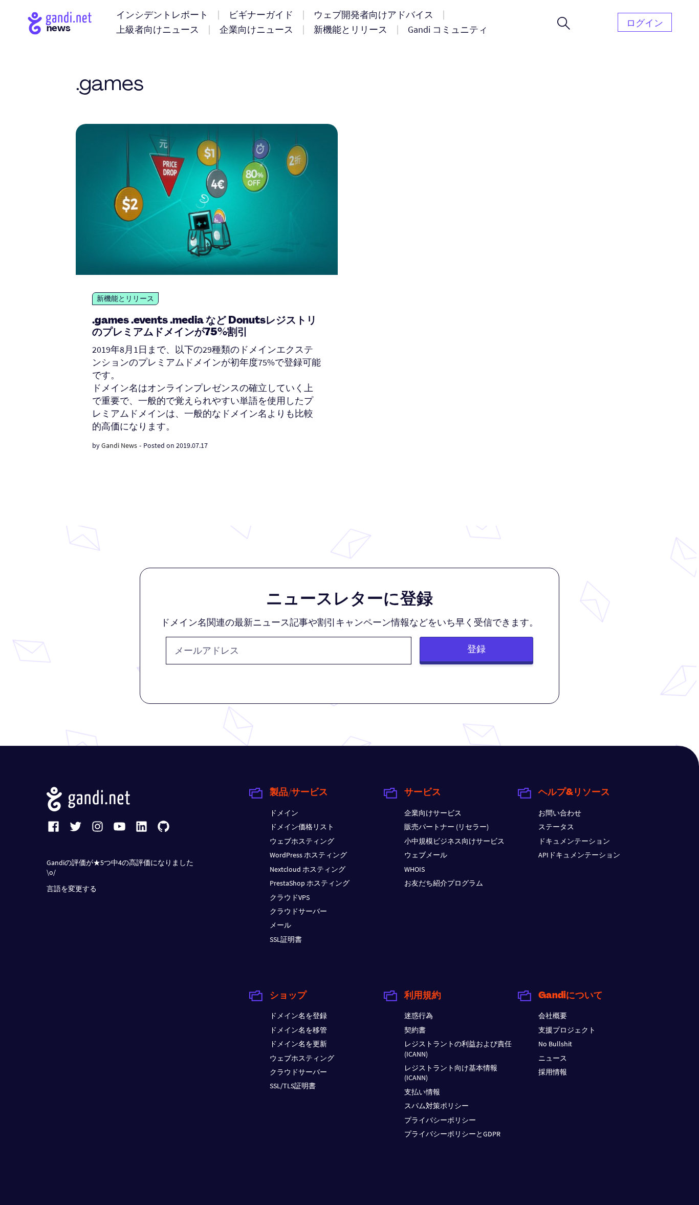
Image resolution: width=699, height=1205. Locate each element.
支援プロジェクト (567, 1030)
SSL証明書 (286, 939)
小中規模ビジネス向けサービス (454, 841)
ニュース (552, 1058)
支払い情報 (422, 1091)
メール (280, 925)
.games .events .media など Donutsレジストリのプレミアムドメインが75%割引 (204, 327)
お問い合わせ (559, 812)
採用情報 (552, 1072)
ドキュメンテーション (574, 841)
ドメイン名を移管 (298, 1030)
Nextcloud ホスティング (307, 869)
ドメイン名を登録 (298, 1015)
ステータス (556, 826)
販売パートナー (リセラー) (446, 826)
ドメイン (284, 812)
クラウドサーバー (298, 911)
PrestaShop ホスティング (310, 883)
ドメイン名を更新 (298, 1043)
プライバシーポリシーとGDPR (452, 1133)
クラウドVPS (290, 897)
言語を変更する (72, 889)
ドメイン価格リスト (302, 826)
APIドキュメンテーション (579, 854)
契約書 (415, 1030)
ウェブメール (425, 854)
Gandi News (119, 445)
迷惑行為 (418, 1015)
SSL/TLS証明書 (293, 1085)
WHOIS (414, 869)
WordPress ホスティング (308, 854)
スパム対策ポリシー (436, 1105)
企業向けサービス (433, 812)
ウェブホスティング (302, 841)
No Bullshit (555, 1043)
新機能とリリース (125, 298)
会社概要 (552, 1015)
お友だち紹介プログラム (443, 883)
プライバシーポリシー (440, 1120)
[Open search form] (563, 23)
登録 (476, 649)
